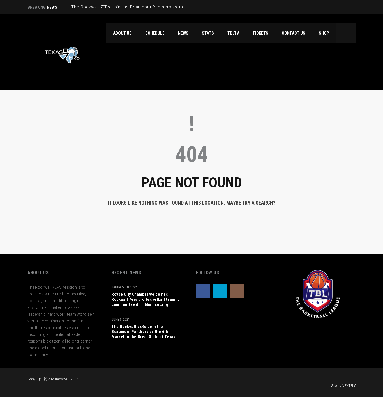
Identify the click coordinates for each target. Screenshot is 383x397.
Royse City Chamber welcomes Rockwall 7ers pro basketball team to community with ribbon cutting (146, 299)
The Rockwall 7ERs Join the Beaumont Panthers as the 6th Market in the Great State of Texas (144, 331)
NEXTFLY (349, 386)
